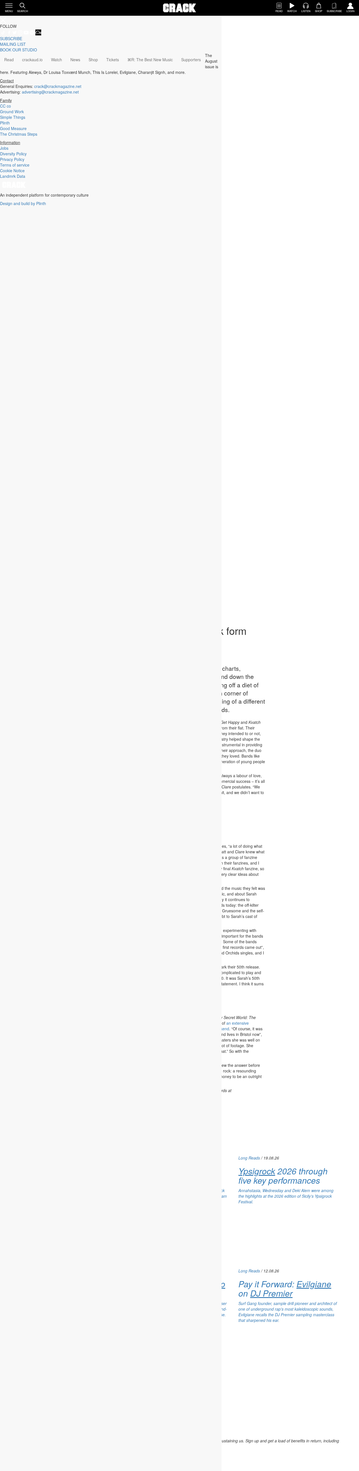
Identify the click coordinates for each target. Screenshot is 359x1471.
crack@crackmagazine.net (57, 86)
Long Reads (249, 1158)
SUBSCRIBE (11, 38)
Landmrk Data (12, 176)
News (75, 59)
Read (9, 59)
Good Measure (13, 128)
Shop (93, 59)
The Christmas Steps (18, 134)
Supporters (191, 59)
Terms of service (14, 165)
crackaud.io (32, 59)
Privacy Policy (12, 159)
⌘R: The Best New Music (150, 59)
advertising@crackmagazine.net (50, 92)
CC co (5, 106)
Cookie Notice (12, 170)
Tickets (112, 59)
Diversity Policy (13, 153)
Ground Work (12, 111)
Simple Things (12, 117)
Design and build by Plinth (23, 203)
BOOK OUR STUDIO (18, 50)
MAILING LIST (13, 44)
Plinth (5, 123)
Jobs (4, 148)
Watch (56, 59)
